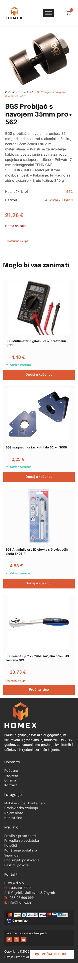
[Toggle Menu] (48, 13)
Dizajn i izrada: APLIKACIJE (26, 957)
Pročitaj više (39, 689)
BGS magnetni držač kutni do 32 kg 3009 (36, 447)
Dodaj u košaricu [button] (39, 375)
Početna (10, 92)
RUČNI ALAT (25, 92)
